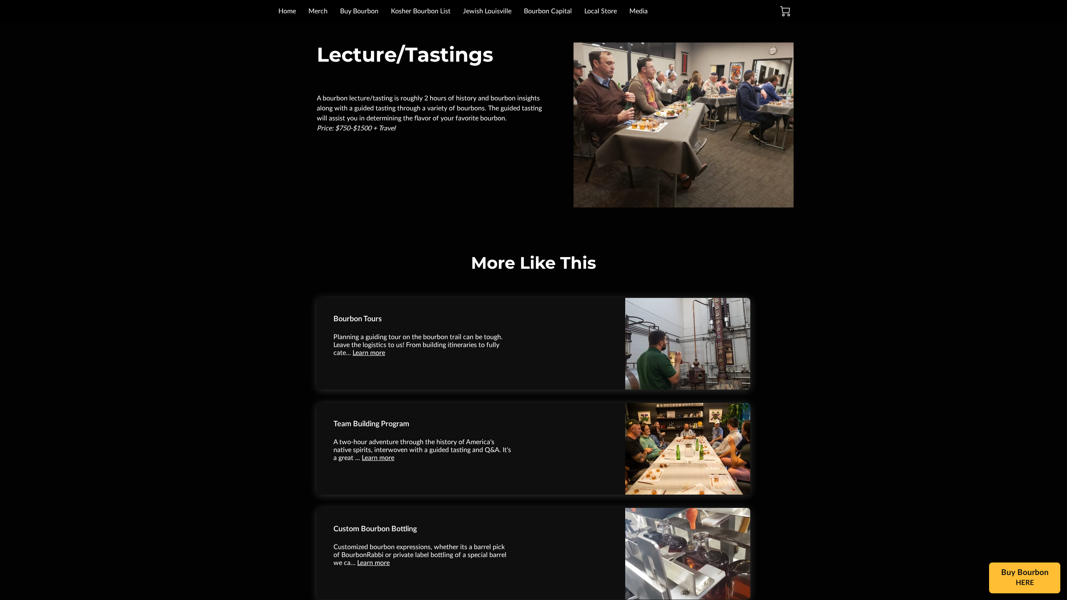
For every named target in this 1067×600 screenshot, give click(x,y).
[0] (785, 11)
